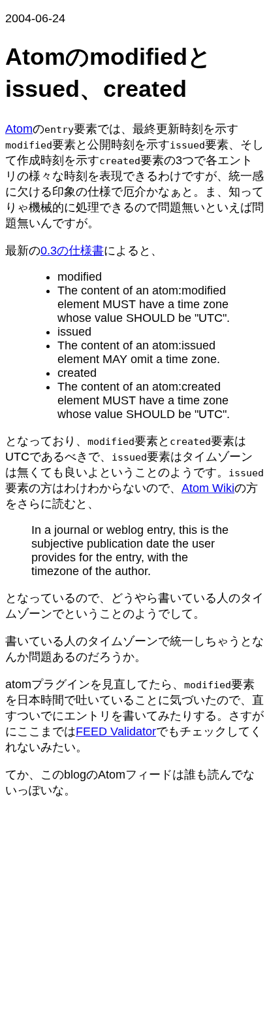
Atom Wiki (208, 488)
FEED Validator (116, 731)
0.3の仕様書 (72, 250)
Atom (19, 128)
